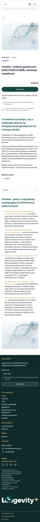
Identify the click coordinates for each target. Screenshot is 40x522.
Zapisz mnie (20, 384)
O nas (4, 396)
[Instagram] (11, 464)
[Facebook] (7, 464)
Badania (4, 436)
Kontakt (4, 418)
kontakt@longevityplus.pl (13, 449)
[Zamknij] (13, 495)
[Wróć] (4, 18)
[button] (9, 498)
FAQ (3, 401)
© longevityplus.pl (7, 513)
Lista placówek (7, 426)
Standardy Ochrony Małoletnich (9, 411)
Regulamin (6, 407)
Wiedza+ (5, 429)
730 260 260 (9, 452)
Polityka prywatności (9, 415)
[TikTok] (15, 464)
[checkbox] (2, 377)
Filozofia (5, 398)
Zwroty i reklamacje (9, 404)
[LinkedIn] (3, 464)
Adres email (5, 370)
